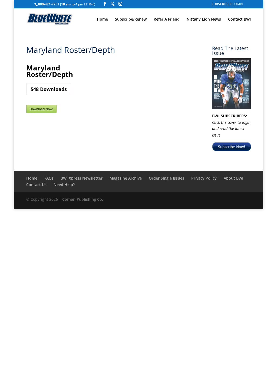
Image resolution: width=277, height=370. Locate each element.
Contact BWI (239, 19)
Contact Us (36, 184)
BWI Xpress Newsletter (82, 178)
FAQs (49, 178)
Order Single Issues (166, 178)
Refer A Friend (167, 19)
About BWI (233, 178)
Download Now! (41, 108)
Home (102, 19)
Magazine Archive (126, 178)
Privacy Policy (204, 178)
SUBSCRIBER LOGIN (227, 4)
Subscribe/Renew (131, 19)
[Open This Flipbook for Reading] (231, 83)
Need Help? (64, 184)
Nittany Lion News (204, 19)
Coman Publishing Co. (82, 199)
